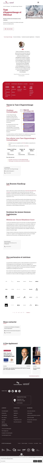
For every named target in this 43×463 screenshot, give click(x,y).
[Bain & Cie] (12, 305)
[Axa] (6, 305)
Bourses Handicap (17, 36)
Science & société (30, 417)
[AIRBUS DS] (6, 289)
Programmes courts (18, 419)
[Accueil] (8, 2)
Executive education (17, 421)
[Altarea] (37, 289)
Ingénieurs (16, 413)
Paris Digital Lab (5, 430)
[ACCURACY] (12, 281)
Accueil (4, 6)
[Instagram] (16, 391)
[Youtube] (19, 391)
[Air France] (25, 281)
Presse (40, 443)
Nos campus (4, 417)
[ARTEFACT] (31, 297)
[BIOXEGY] (31, 305)
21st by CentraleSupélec (6, 428)
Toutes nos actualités (33, 376)
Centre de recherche (31, 411)
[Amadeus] (12, 297)
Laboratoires (29, 413)
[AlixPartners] (25, 289)
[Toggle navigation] (38, 2)
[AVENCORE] (37, 297)
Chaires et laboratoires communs (33, 415)
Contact (19, 443)
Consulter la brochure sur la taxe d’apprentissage (18, 159)
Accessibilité (36, 443)
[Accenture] (6, 281)
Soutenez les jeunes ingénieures (28, 36)
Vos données (30, 443)
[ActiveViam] (18, 281)
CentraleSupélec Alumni (6, 435)
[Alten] (6, 297)
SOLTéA (23, 143)
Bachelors (16, 411)
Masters (15, 415)
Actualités (4, 419)
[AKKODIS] (12, 289)
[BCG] (18, 305)
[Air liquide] (31, 281)
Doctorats (16, 417)
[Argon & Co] (18, 297)
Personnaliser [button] (3, 461)
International (4, 415)
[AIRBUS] (37, 281)
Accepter (39, 461)
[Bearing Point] (25, 305)
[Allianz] (31, 289)
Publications (29, 421)
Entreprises (4, 413)
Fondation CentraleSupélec (7, 433)
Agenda (3, 421)
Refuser (35, 461)
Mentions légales (24, 443)
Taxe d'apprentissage (8, 36)
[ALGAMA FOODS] (18, 289)
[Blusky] (13, 391)
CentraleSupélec (5, 411)
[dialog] (21, 459)
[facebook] (9, 391)
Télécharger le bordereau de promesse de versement (18, 161)
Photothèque (4, 424)
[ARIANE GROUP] (25, 297)
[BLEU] (37, 305)
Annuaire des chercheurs (32, 419)
